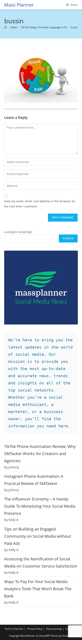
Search (68, 238)
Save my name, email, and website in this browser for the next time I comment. (39, 203)
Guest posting (54, 628)
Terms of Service (14, 628)
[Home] (5, 27)
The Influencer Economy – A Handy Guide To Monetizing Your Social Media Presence (39, 506)
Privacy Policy (34, 628)
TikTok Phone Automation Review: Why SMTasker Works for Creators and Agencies (40, 453)
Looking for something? (18, 232)
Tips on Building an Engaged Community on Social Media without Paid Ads (37, 536)
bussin (74, 27)
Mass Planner (19, 4)
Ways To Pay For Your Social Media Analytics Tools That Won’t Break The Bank (37, 589)
